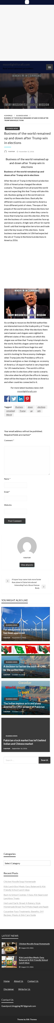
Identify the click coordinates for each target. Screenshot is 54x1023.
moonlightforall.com (16, 64)
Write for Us (24, 989)
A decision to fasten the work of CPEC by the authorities (24, 668)
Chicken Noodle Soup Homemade (20, 881)
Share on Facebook (7, 399)
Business (19, 407)
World (9, 414)
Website (8, 505)
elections (41, 407)
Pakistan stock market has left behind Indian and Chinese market (24, 742)
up (31, 411)
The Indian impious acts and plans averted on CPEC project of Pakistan (24, 705)
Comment (9, 440)
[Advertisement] (27, 33)
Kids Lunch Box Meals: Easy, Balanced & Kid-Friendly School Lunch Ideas (33, 960)
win (39, 411)
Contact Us (33, 981)
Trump (22, 411)
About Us (18, 981)
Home (7, 981)
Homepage (8, 115)
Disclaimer (9, 989)
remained (10, 411)
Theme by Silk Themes (27, 1019)
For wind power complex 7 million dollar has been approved (25, 631)
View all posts (27, 565)
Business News (22, 115)
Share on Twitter (14, 399)
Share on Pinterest (27, 399)
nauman (11, 151)
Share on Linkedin (21, 399)
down (30, 407)
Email (7, 492)
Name (7, 479)
